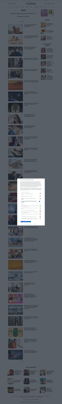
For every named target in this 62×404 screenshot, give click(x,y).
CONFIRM (26, 221)
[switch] (40, 193)
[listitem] (31, 192)
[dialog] (31, 202)
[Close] (43, 180)
